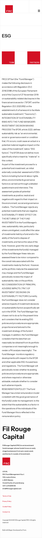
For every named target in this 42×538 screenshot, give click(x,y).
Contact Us (6, 512)
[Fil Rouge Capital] (9, 9)
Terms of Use (6, 496)
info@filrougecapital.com (11, 489)
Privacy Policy (6, 501)
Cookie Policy (6, 507)
